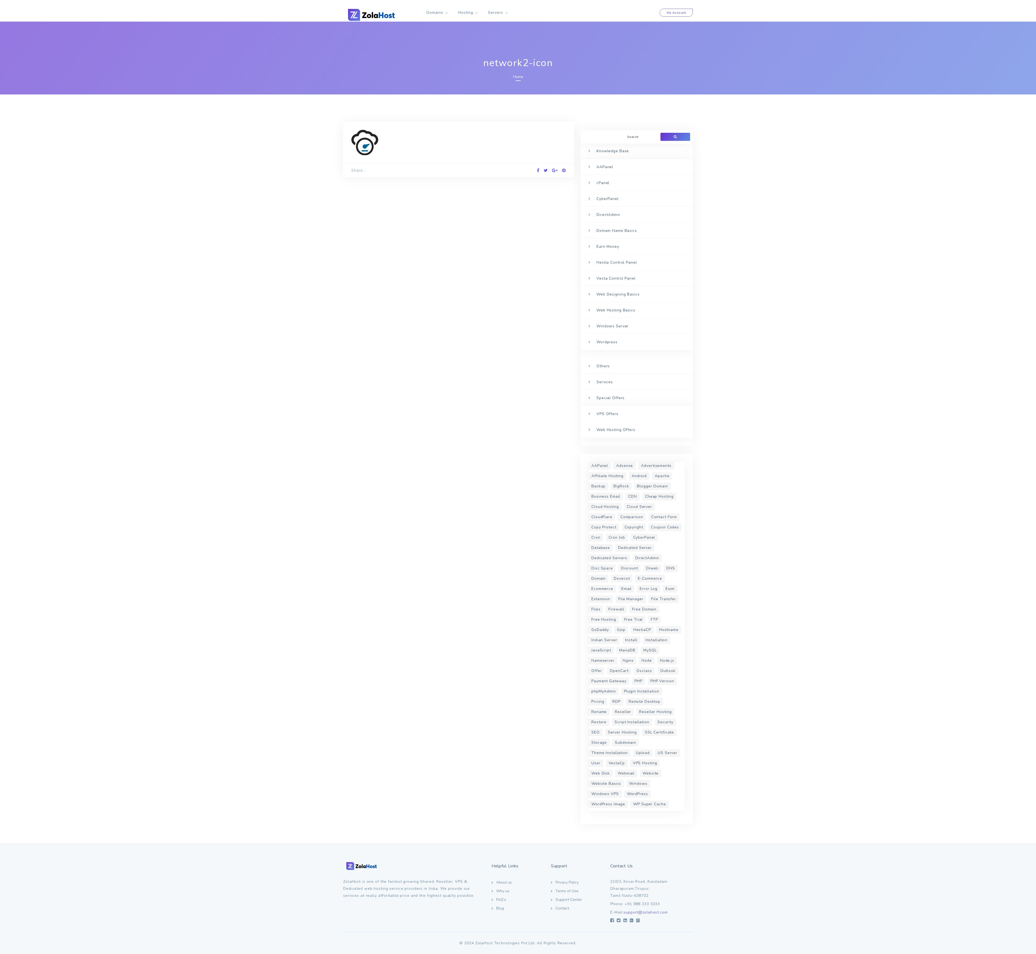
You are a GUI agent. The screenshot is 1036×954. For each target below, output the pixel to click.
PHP (638, 681)
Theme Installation (609, 752)
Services (605, 382)
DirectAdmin (608, 214)
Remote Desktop (644, 701)
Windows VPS (605, 793)
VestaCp (617, 763)
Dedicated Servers (609, 558)
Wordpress (607, 342)
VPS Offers (607, 413)
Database (600, 547)
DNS (670, 568)
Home (518, 76)
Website (651, 773)
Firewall (616, 609)
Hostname (669, 629)
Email (626, 588)
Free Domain (644, 609)
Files (595, 609)
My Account (676, 13)
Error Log (648, 588)
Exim (670, 588)
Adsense (624, 465)
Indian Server (604, 640)
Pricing (597, 701)
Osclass (644, 670)
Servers (495, 12)
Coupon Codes (665, 527)
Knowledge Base (613, 151)
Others (603, 366)
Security (665, 722)
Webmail (626, 773)
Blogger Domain (652, 486)
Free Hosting (603, 619)
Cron (596, 537)
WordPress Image (608, 804)
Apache (662, 475)
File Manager (630, 599)
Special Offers (611, 397)
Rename (599, 711)
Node (647, 660)
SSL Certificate (659, 732)
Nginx (628, 660)
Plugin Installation (641, 691)
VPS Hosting (645, 763)
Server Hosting (622, 732)
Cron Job (617, 537)
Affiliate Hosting (607, 475)
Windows (638, 783)
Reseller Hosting (655, 711)
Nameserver (603, 660)
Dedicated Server (635, 547)
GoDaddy (600, 629)
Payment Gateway (608, 681)
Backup (598, 486)
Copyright (634, 527)
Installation (657, 640)
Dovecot (622, 578)
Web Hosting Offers (616, 429)
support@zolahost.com (645, 912)
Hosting (465, 12)
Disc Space (602, 568)
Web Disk (600, 773)
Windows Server (613, 326)
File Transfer (663, 599)
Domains (435, 12)
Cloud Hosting (605, 506)
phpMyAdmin (603, 691)
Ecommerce (602, 588)
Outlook (668, 670)
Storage (599, 742)
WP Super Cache (649, 804)
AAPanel (605, 166)
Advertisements (656, 465)
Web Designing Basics (618, 294)
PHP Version (662, 681)
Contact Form (664, 517)
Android (639, 475)
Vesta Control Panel (616, 278)
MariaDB (627, 650)
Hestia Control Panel (617, 262)
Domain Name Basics (617, 230)
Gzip (621, 629)
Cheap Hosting (659, 496)
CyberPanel (608, 198)
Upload (643, 752)
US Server (667, 752)
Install (631, 640)
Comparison (632, 517)
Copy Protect (603, 527)
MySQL (650, 650)
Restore (598, 722)
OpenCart (619, 670)
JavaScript (601, 650)
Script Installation (632, 722)
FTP (654, 619)
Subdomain (625, 742)
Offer (596, 670)
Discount (629, 568)
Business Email (605, 496)
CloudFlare (601, 517)
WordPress (637, 793)
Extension (600, 599)
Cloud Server (639, 506)
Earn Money (608, 246)
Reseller (623, 711)
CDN (632, 496)
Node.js (667, 660)
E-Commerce (650, 578)
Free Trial (633, 619)
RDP (616, 701)
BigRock (621, 486)
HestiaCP (642, 629)
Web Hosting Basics (616, 310)
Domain (598, 578)
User (596, 763)
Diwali (652, 568)
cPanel (603, 182)
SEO (595, 732)
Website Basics (606, 783)
